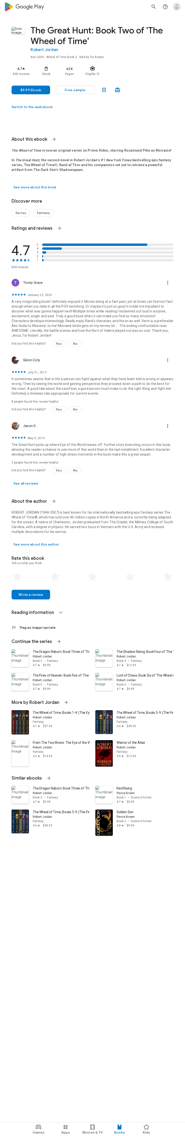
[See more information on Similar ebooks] (48, 778)
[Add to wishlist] (104, 90)
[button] (75, 90)
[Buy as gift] (117, 90)
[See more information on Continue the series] (59, 641)
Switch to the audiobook (32, 107)
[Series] (21, 212)
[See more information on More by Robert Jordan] (66, 702)
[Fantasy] (43, 212)
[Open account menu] (177, 7)
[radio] (17, 577)
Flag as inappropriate (34, 627)
